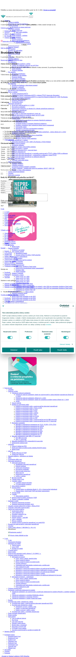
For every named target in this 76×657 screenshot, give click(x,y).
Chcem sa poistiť (19, 41)
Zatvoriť (10, 202)
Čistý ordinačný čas (17, 512)
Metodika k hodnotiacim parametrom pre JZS (29, 429)
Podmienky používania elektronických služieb (21, 590)
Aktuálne (11, 389)
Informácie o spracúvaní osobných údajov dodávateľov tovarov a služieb (37, 570)
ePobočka (11, 245)
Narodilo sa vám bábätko (19, 75)
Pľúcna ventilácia (17, 521)
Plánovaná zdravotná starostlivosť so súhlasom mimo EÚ (28, 157)
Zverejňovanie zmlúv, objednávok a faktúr (20, 601)
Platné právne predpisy (18, 143)
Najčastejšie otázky (17, 102)
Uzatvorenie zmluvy (18, 511)
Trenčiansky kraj (13, 644)
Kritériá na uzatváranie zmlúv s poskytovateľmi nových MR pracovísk (36, 419)
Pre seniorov (8, 236)
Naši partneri (12, 616)
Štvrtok (3, 187)
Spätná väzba (8, 256)
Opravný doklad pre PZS (19, 446)
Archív (18, 401)
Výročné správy (13, 550)
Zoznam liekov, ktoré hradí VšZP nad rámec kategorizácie (32, 491)
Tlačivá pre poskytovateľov (16, 509)
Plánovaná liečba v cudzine (20, 148)
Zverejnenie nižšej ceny (15, 459)
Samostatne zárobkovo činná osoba (26, 266)
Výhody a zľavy (5, 230)
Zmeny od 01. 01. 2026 (22, 276)
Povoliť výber (38, 350)
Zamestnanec (19, 263)
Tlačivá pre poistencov (14, 161)
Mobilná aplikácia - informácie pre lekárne (20, 456)
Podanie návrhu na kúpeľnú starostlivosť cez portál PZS (28, 522)
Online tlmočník (9, 139)
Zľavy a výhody (9, 34)
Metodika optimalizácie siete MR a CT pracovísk (26, 436)
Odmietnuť (13, 350)
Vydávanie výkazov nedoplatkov (17, 303)
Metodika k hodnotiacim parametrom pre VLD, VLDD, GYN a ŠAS (36, 424)
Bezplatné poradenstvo (18, 73)
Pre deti (6, 238)
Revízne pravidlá (17, 477)
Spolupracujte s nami (10, 258)
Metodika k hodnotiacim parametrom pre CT (29, 434)
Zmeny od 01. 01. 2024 (22, 280)
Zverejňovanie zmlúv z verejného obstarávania (25, 611)
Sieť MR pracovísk (21, 438)
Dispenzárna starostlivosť (19, 110)
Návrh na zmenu (5, 166)
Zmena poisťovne (17, 30)
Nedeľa (3, 192)
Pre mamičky (12, 72)
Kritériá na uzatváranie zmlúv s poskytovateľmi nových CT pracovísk (36, 421)
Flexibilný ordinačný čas (19, 514)
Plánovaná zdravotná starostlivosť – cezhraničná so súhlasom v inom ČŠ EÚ (34, 155)
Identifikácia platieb (21, 253)
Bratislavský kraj (13, 638)
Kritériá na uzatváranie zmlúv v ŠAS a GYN (29, 408)
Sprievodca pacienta (14, 175)
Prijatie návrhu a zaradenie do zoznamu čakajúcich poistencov (34, 120)
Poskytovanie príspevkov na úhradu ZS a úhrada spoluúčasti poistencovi (33, 108)
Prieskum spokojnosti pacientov (21, 502)
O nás (6, 538)
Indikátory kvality (13, 501)
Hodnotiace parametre (18, 423)
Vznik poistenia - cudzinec (19, 35)
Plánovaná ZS (20, 472)
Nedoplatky (19, 258)
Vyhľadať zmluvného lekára (16, 158)
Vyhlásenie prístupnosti (11, 266)
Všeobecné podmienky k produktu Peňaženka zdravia (27, 595)
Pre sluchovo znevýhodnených (17, 90)
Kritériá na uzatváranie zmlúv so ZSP (26, 418)
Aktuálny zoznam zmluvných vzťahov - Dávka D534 (23, 506)
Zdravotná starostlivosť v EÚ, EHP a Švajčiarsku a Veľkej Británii (31, 142)
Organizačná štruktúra (14, 542)
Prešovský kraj (12, 643)
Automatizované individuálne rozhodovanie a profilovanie (33, 565)
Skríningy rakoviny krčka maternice (26, 138)
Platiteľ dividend (20, 271)
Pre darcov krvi (8, 240)
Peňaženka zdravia (9, 31)
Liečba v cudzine (21, 476)
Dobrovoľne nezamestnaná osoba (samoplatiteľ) (30, 268)
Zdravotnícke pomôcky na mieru (21, 117)
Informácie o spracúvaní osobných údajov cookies (30, 573)
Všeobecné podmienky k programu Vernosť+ (25, 596)
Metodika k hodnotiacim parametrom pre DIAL (29, 428)
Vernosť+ (7, 32)
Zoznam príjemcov (21, 563)
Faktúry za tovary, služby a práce (25, 610)
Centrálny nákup (17, 481)
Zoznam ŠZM (16, 492)
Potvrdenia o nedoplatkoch (16, 301)
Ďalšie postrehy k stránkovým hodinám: (12, 200)
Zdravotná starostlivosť (15, 103)
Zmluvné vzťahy (13, 391)
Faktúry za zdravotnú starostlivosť (25, 608)
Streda (2, 185)
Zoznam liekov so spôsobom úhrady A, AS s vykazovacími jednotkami (36, 489)
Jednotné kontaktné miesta (19, 293)
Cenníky (14, 494)
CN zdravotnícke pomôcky (23, 484)
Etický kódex (12, 552)
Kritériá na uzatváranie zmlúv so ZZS (27, 409)
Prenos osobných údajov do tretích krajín (27, 562)
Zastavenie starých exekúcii (24, 260)
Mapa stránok (30, 292)
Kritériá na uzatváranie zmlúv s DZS (26, 414)
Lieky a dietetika (17, 519)
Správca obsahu (9, 263)
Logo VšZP (15, 547)
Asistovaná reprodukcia (22, 467)
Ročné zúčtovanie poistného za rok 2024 (24, 298)
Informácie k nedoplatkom (19, 256)
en (7, 656)
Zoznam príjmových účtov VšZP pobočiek (28, 255)
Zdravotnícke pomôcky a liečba (21, 64)
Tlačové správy (16, 545)
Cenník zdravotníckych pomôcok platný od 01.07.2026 (28, 115)
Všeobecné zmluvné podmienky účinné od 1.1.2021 (31, 398)
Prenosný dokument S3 (18, 152)
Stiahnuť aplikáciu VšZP (16, 656)
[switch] (28, 337)
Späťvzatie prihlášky (22, 32)
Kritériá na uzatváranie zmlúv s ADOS (27, 413)
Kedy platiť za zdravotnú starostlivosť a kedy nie (26, 113)
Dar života (15, 620)
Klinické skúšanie (21, 466)
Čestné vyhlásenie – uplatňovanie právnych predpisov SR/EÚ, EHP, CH (33, 168)
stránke (48, 324)
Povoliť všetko (62, 350)
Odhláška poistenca (17, 165)
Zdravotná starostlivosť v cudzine (18, 140)
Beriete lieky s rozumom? (19, 625)
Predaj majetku (12, 615)
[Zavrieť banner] (73, 306)
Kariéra (10, 600)
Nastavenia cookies (10, 261)
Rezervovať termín (6, 60)
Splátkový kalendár (17, 273)
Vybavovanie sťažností (11, 259)
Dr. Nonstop (11, 49)
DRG (9, 458)
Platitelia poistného (17, 261)
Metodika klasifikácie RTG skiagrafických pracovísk (27, 441)
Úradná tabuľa (8, 222)
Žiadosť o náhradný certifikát (20, 499)
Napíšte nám (8, 254)
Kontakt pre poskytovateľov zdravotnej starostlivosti (23, 524)
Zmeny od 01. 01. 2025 (22, 278)
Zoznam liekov (16, 487)
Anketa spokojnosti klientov (16, 171)
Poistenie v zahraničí (18, 87)
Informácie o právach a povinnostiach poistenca (29, 128)
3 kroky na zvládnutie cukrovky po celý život (25, 65)
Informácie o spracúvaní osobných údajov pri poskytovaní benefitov (35, 568)
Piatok (2, 189)
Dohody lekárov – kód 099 (20, 517)
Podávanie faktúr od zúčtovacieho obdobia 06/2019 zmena (29, 448)
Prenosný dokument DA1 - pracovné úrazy (24, 150)
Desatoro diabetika (17, 70)
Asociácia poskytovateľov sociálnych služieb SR (26, 630)
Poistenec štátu (20, 270)
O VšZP (6, 212)
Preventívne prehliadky (18, 78)
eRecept (10, 451)
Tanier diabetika (16, 68)
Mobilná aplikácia (13, 59)
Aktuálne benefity (9, 233)
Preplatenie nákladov (18, 145)
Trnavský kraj (12, 646)
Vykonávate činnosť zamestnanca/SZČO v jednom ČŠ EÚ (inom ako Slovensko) (35, 95)
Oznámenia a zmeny (18, 275)
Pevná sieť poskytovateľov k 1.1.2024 (23, 105)
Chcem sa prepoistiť (49, 10)
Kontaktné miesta (9, 634)
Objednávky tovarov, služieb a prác (26, 606)
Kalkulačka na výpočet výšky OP (25, 290)
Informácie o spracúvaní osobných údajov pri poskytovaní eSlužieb (35, 572)
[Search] (1, 656)
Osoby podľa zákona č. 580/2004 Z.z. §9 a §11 (22, 527)
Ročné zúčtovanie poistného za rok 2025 (24, 296)
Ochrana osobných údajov (16, 555)
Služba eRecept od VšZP (19, 453)
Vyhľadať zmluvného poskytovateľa (18, 507)
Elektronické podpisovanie (19, 443)
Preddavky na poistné (18, 250)
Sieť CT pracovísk (21, 439)
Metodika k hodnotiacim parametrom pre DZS (29, 431)
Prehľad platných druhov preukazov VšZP (24, 497)
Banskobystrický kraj (14, 636)
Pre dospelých (8, 235)
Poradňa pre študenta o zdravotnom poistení (24, 85)
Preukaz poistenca (17, 39)
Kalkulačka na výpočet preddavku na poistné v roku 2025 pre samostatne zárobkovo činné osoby (44, 288)
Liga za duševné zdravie (19, 618)
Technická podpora (10, 264)
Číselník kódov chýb (18, 479)
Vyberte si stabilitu (13, 22)
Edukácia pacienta (17, 516)
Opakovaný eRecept (18, 454)
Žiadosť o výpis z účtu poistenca (21, 170)
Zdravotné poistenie (14, 29)
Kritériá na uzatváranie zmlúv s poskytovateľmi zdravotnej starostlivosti (36, 406)
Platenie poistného (13, 248)
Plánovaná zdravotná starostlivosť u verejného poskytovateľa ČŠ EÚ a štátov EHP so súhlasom (40, 153)
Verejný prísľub (16, 403)
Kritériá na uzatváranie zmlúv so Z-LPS (27, 416)
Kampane (7, 653)
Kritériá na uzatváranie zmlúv (20, 404)
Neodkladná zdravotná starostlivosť (26, 464)
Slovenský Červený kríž (19, 626)
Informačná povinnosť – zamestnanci (23, 577)
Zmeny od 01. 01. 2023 (22, 281)
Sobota (3, 190)
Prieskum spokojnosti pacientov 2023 (23, 504)
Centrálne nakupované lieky (24, 482)
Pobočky (7, 251)
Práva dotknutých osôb (22, 567)
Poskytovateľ (8, 388)
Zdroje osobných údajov (23, 560)
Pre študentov (12, 83)
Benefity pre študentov (18, 88)
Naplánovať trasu (17, 60)
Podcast (6, 245)
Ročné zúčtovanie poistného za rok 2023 (24, 300)
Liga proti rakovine (17, 621)
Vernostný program (10, 243)
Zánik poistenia (16, 37)
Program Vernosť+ (13, 47)
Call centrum (8, 253)
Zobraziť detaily (65, 344)
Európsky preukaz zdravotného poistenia (24, 147)
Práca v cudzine (12, 92)
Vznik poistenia (16, 34)
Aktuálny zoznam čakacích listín (25, 130)
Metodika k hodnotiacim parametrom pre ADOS (30, 426)
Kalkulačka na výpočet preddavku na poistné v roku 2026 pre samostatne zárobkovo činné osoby (44, 286)
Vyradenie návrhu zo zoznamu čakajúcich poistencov (31, 123)
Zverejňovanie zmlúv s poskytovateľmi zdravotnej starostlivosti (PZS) (32, 603)
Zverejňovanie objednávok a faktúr (22, 605)
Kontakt (4, 656)
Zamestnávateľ (20, 265)
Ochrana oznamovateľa (15, 588)
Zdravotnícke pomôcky (18, 486)
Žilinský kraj (12, 648)
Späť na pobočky (6, 48)
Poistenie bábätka (17, 77)
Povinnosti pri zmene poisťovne (21, 27)
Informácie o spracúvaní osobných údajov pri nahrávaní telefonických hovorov (39, 575)
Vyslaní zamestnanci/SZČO (20, 93)
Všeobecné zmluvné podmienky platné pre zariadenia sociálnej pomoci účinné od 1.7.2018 (42, 399)
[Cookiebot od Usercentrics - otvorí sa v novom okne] (61, 306)
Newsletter (7, 649)
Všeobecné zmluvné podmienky (21, 393)
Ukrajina (10, 173)
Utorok (3, 183)
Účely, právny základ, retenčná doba (26, 558)
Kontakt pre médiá (17, 548)
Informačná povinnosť (18, 557)
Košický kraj (12, 639)
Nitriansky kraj (12, 641)
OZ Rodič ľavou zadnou (19, 628)
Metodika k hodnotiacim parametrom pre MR (29, 433)
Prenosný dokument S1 (18, 100)
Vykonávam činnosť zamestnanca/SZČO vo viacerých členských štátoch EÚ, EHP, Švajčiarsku (40, 97)
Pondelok (3, 181)
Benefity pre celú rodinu (15, 50)
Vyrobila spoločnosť (9, 295)
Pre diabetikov (12, 62)
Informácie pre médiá (14, 543)
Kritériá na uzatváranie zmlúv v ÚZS (26, 411)
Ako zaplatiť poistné (18, 251)
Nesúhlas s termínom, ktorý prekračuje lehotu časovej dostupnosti (35, 125)
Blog (9, 55)
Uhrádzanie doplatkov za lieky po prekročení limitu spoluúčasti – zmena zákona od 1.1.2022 (39, 132)
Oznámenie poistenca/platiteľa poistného (24, 166)
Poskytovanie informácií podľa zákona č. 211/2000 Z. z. (24, 553)
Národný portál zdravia (18, 623)
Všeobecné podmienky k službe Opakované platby (27, 598)
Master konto (16, 246)
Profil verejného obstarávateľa (17, 613)
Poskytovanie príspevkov (23, 471)
